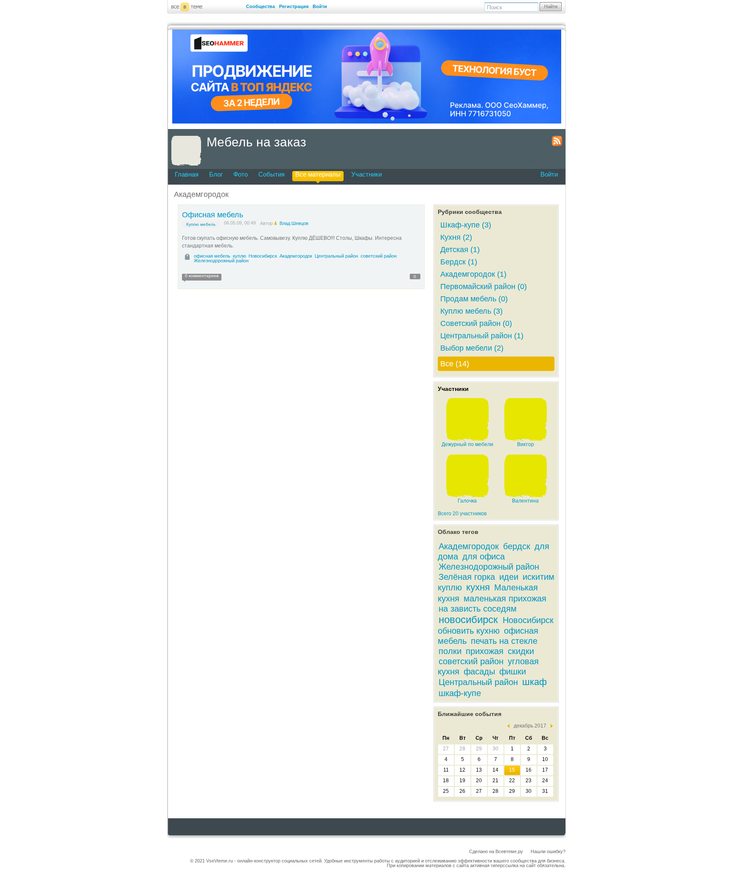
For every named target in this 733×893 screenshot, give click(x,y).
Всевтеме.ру (509, 851)
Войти (320, 6)
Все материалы (318, 174)
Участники (366, 174)
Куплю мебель (200, 224)
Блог (216, 174)
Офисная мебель (212, 215)
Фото (240, 174)
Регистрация (293, 6)
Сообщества (260, 6)
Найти (550, 6)
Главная (187, 174)
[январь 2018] (549, 726)
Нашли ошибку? (548, 851)
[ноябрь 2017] (510, 726)
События (271, 174)
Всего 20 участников (462, 514)
